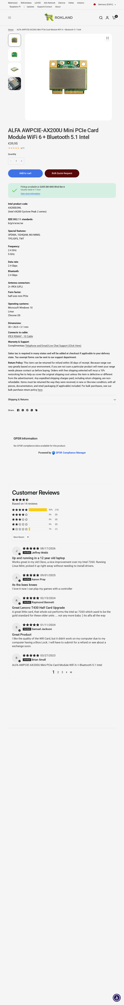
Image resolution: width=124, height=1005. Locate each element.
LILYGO (38, 3)
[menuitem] (13, 3)
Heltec (71, 3)
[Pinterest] (27, 410)
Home (10, 30)
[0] (113, 18)
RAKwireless (26, 3)
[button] (20, 509)
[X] (23, 410)
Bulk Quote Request (62, 173)
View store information (30, 194)
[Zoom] (107, 38)
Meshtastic (13, 3)
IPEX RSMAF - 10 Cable (20, 336)
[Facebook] (18, 410)
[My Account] (107, 18)
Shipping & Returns (18, 399)
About (58, 7)
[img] (31, 548)
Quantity (12, 154)
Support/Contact (44, 7)
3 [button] (62, 672)
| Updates (29, 7)
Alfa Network (49, 3)
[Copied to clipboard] (36, 410)
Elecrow (61, 3)
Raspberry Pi (15, 7)
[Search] (101, 18)
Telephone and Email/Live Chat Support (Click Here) (53, 345)
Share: (11, 410)
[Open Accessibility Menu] (117, 998)
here (40, 389)
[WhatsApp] (32, 410)
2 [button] (58, 672)
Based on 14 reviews (24, 503)
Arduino (80, 3)
